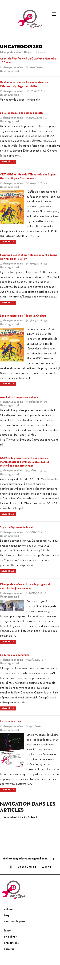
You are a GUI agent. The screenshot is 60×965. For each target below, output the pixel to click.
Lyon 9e (46, 867)
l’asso (7, 930)
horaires (9, 949)
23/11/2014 (35, 726)
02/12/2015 (35, 402)
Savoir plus (8, 161)
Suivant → (34, 817)
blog (6, 915)
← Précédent (8, 817)
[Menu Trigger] (52, 13)
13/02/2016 (35, 320)
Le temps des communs (14, 655)
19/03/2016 (35, 183)
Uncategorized (9, 71)
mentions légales (14, 921)
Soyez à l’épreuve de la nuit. (17, 527)
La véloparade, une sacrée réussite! (22, 113)
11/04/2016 (35, 91)
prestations (11, 943)
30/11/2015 (35, 470)
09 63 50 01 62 (26, 867)
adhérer (9, 909)
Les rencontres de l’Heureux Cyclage (23, 316)
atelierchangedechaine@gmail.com (25, 858)
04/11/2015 (35, 593)
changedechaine (13, 67)
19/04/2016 (35, 67)
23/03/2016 (35, 117)
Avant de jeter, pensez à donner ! (20, 397)
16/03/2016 (35, 263)
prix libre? (10, 936)
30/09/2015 (35, 660)
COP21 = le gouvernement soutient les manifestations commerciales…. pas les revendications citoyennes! (24, 462)
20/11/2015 (35, 532)
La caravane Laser (11, 721)
